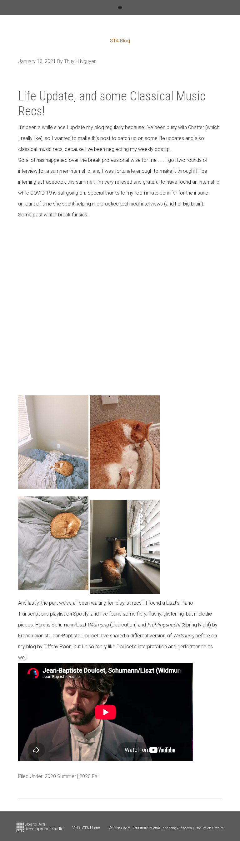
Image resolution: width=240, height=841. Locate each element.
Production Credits (209, 828)
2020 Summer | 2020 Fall (72, 776)
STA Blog (120, 41)
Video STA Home (86, 828)
